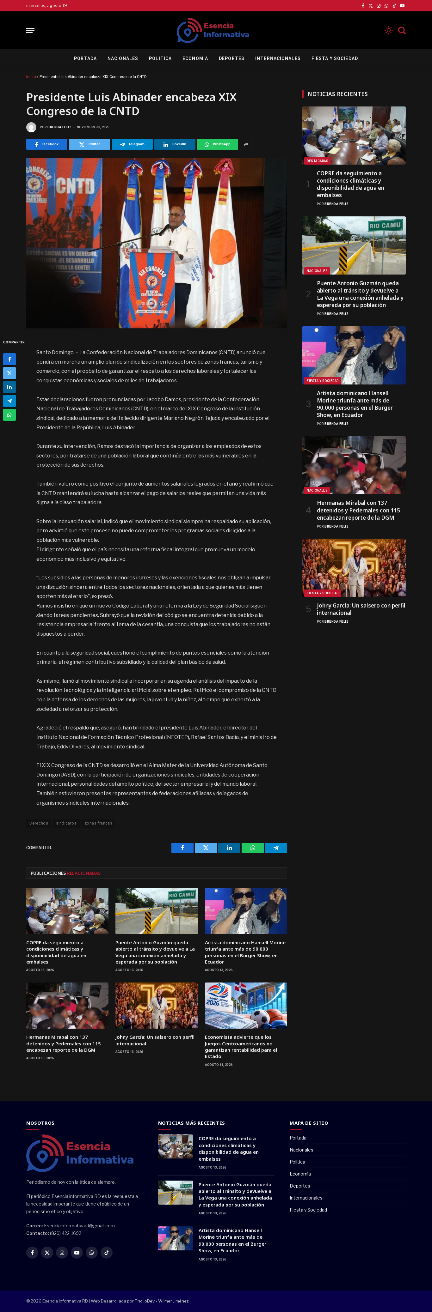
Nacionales (123, 58)
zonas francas (98, 823)
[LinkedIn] (9, 387)
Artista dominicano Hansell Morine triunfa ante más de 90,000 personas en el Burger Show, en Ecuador (245, 952)
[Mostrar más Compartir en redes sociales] (246, 144)
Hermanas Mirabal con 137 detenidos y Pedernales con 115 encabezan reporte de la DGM (63, 1043)
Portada (85, 58)
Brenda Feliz (59, 127)
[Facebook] (9, 359)
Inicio (31, 77)
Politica (160, 58)
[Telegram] (9, 401)
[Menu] (30, 30)
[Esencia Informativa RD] (216, 30)
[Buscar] (401, 30)
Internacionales (278, 58)
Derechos (38, 823)
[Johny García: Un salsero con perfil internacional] (156, 1005)
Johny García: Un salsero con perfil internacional (154, 1040)
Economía (195, 58)
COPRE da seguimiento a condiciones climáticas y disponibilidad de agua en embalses (56, 952)
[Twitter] (9, 373)
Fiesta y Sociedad (335, 58)
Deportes (231, 58)
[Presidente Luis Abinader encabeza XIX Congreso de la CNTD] (156, 243)
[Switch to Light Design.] (388, 30)
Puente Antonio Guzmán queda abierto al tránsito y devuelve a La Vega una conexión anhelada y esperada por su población (155, 952)
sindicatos (66, 823)
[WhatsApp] (9, 415)
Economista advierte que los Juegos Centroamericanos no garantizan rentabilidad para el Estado (241, 1046)
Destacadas (317, 161)
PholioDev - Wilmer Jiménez (161, 1300)
